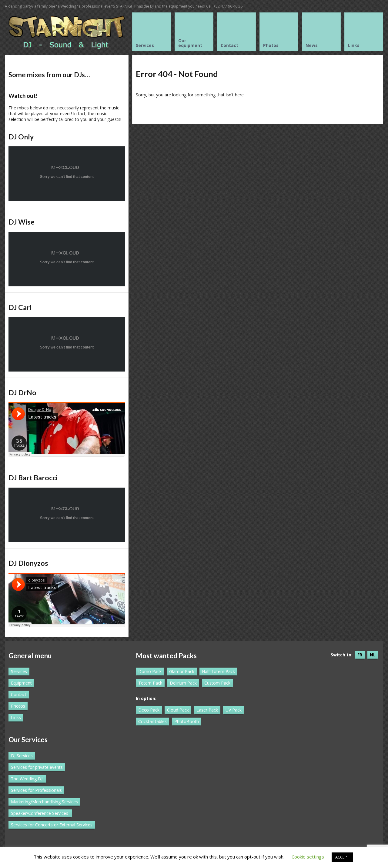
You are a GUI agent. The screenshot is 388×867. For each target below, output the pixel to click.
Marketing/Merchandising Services (44, 802)
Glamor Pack (181, 671)
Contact (18, 694)
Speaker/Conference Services (39, 813)
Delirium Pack (183, 683)
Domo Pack (150, 671)
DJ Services (22, 756)
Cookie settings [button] (308, 857)
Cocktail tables (152, 721)
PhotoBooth (186, 721)
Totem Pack (150, 683)
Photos (18, 706)
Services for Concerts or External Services (51, 825)
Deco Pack (148, 710)
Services (19, 671)
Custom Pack (217, 683)
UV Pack (234, 710)
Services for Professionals (36, 790)
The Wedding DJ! (27, 779)
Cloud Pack (178, 710)
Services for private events (37, 767)
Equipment (21, 683)
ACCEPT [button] (342, 857)
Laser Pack (207, 710)
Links (16, 717)
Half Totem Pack (218, 671)
